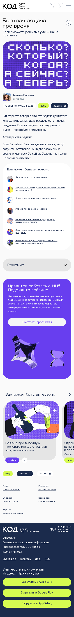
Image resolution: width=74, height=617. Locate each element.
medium (12, 460)
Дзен (38, 558)
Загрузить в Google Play (37, 592)
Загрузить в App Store (37, 581)
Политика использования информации (26, 542)
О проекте (9, 537)
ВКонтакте (9, 558)
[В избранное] (68, 22)
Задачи (58, 105)
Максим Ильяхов (47, 489)
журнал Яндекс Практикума (24, 6)
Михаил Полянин (11, 489)
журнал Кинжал (12, 551)
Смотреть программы (37, 322)
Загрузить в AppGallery (37, 603)
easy (43, 105)
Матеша (44, 473)
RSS (47, 558)
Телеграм (25, 558)
